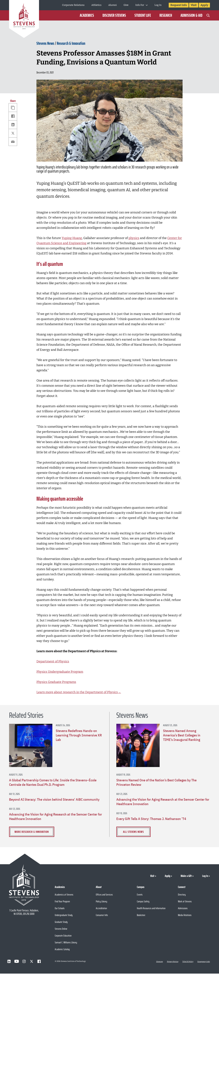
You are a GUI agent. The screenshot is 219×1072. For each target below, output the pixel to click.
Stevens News (45, 43)
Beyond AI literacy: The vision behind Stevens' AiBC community (54, 799)
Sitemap (159, 962)
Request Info (178, 5)
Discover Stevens (114, 15)
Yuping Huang (72, 238)
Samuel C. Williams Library (66, 942)
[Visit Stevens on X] (31, 961)
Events (140, 894)
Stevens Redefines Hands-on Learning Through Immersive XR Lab (79, 735)
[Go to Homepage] (24, 19)
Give (126, 5)
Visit (194, 5)
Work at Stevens (185, 901)
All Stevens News (133, 831)
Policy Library (101, 901)
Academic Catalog (62, 949)
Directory (182, 894)
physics (133, 238)
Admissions (183, 908)
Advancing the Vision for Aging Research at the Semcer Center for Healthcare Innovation (55, 816)
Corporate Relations (73, 5)
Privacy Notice (172, 962)
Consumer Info (102, 915)
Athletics (96, 5)
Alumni (112, 5)
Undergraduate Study (64, 915)
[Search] (208, 15)
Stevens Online (61, 929)
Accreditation (101, 908)
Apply (204, 5)
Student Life (142, 15)
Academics (87, 15)
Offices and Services (104, 894)
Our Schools (60, 908)
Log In (158, 5)
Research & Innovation (71, 43)
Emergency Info (203, 962)
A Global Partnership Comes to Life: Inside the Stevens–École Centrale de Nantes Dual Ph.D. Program (52, 782)
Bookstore (141, 915)
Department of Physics (52, 661)
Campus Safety (143, 901)
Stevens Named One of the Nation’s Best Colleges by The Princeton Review (156, 782)
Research (165, 15)
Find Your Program (62, 901)
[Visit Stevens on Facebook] (39, 961)
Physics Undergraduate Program (59, 672)
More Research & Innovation (32, 831)
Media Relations (184, 915)
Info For (139, 5)
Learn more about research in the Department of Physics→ (78, 692)
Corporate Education (63, 935)
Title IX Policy (187, 962)
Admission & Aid (191, 15)
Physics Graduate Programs (56, 682)
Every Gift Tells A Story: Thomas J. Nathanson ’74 (151, 819)
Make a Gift (186, 875)
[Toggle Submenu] (147, 5)
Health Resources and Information (151, 908)
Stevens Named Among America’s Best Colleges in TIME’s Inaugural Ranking (181, 735)
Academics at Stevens (64, 894)
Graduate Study (61, 922)
